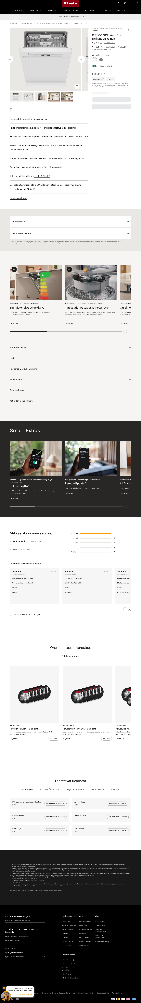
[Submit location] (44, 921)
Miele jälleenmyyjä (68, 960)
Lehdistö (65, 937)
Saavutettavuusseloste (86, 993)
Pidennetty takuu (85, 941)
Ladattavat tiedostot (55, 803)
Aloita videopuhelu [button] (26, 994)
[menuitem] (20, 10)
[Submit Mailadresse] (44, 957)
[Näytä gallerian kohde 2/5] (28, 97)
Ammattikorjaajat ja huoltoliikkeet (68, 969)
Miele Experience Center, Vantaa (16, 936)
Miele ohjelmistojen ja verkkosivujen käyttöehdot (58, 993)
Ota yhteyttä (66, 945)
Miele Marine (66, 974)
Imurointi (52, 10)
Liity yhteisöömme (14, 953)
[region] (49, 59)
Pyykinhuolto (36, 10)
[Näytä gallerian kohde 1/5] (16, 97)
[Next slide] (81, 59)
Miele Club (83, 925)
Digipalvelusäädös (103, 993)
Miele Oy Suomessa (69, 925)
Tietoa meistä (66, 921)
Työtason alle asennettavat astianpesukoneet (52, 23)
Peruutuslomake (117, 993)
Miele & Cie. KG (42, 176)
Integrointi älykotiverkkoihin (101, 930)
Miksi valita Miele (85, 921)
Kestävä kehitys (67, 929)
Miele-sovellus (100, 925)
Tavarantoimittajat (68, 941)
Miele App (115, 789)
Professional (122, 10)
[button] (94, 59)
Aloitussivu (13, 23)
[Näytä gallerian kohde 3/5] (41, 97)
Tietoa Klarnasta (84, 945)
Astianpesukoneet (26, 23)
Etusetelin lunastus (85, 929)
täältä (32, 189)
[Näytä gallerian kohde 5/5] (67, 97)
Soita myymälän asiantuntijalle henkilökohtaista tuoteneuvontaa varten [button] (20, 989)
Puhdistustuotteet (70, 10)
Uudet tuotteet (84, 937)
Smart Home (89, 10)
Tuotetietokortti (106, 66)
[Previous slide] (9, 59)
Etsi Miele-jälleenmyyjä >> (18, 916)
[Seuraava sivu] (129, 609)
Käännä (14, 587)
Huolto (108, 10)
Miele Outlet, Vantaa (12, 940)
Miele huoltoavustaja (102, 942)
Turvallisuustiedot (18, 198)
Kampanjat (82, 933)
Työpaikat (65, 933)
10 (49, 118)
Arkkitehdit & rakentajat (70, 978)
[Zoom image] (77, 86)
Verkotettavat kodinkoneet (99, 937)
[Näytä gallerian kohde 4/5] (54, 97)
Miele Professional (68, 964)
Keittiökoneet (18, 10)
